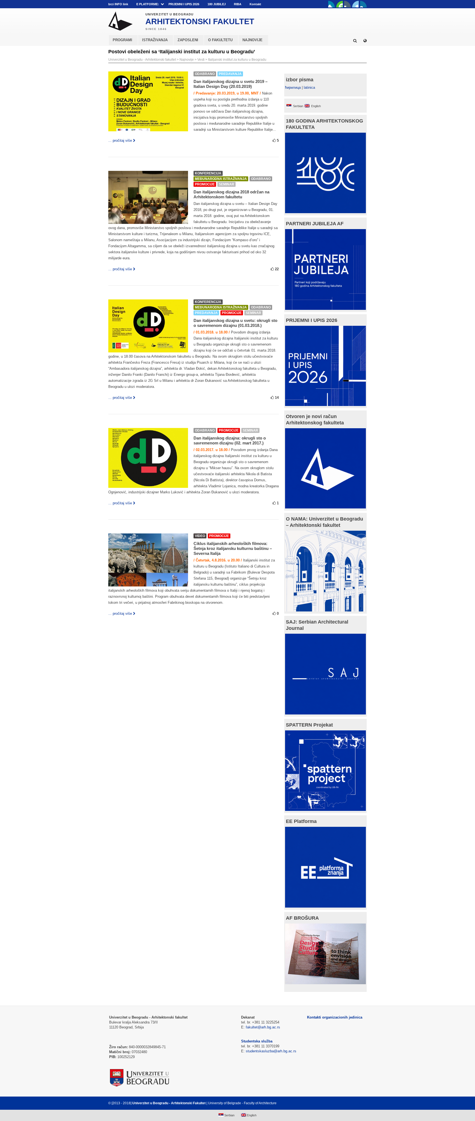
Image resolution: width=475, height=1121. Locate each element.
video (200, 536)
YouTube (339, 4)
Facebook (331, 4)
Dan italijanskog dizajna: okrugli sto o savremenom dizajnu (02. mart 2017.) (230, 440)
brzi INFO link (118, 4)
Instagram (363, 4)
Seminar (226, 184)
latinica (309, 87)
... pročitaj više (120, 140)
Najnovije (186, 60)
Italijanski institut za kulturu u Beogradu (237, 60)
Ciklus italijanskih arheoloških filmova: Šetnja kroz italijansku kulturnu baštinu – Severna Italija (233, 548)
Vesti (201, 60)
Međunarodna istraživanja (221, 179)
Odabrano (205, 74)
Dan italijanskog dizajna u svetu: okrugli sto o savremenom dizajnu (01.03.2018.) (235, 323)
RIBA (237, 4)
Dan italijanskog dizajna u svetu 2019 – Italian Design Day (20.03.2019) (230, 84)
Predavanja (230, 74)
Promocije (205, 184)
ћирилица (293, 87)
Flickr (347, 4)
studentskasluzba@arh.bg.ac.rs (271, 1051)
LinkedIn (355, 4)
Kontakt (255, 4)
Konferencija (208, 173)
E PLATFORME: (147, 4)
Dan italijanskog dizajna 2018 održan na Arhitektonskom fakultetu (231, 194)
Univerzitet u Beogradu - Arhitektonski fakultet (142, 60)
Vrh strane (353, 1103)
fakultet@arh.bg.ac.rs (263, 1027)
